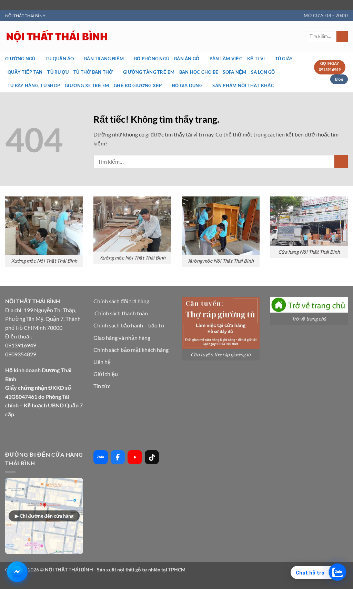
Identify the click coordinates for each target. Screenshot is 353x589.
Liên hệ (102, 361)
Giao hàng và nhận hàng (121, 337)
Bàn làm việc (226, 58)
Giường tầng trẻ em (148, 72)
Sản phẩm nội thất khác (243, 85)
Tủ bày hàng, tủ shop (34, 85)
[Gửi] (342, 36)
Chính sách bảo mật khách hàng (131, 349)
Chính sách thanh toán (121, 313)
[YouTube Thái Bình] (135, 457)
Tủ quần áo (60, 58)
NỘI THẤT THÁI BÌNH (25, 15)
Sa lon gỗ (263, 72)
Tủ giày (284, 58)
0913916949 (20, 345)
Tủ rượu (58, 72)
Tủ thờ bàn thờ (93, 72)
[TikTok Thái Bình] (152, 457)
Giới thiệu (105, 373)
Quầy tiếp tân (25, 72)
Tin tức (101, 386)
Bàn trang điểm (104, 58)
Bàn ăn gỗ (186, 58)
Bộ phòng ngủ (151, 58)
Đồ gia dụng (187, 85)
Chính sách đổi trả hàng (121, 301)
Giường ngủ (20, 58)
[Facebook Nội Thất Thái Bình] (118, 457)
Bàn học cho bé (198, 72)
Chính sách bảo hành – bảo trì (128, 325)
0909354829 (20, 354)
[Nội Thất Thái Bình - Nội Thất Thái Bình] (125, 36)
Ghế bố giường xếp (138, 85)
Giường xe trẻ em (87, 85)
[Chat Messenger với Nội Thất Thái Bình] (17, 571)
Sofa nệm (234, 72)
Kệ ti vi (256, 58)
